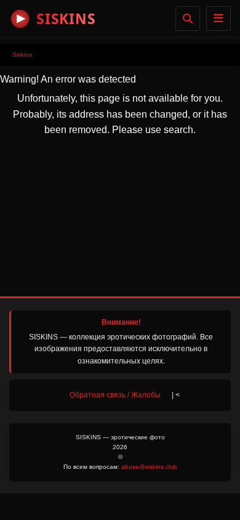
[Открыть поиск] (187, 18)
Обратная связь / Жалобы (115, 395)
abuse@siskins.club (149, 466)
